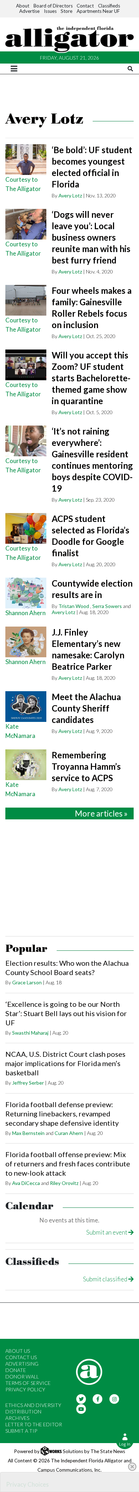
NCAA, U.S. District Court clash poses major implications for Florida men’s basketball (65, 1063)
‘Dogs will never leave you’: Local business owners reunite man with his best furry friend (91, 237)
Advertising (21, 1364)
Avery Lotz (70, 195)
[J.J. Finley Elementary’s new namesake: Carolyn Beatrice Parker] (25, 642)
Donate (15, 1370)
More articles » (101, 813)
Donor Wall (22, 1376)
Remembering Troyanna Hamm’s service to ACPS (86, 766)
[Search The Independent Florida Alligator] (130, 68)
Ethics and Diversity (33, 1405)
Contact (85, 6)
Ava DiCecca (26, 1183)
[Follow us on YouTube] (81, 1408)
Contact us (21, 1357)
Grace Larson (27, 982)
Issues (50, 11)
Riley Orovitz (64, 1183)
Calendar (29, 1206)
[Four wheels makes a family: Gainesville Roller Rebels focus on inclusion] (25, 300)
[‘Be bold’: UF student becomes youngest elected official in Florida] (25, 159)
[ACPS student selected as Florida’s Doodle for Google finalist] (25, 528)
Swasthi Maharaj (30, 1033)
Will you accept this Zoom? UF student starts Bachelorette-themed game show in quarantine (91, 378)
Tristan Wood (73, 606)
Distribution (23, 1411)
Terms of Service (28, 1383)
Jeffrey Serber (28, 1083)
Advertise (29, 11)
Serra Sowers (107, 606)
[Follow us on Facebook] (98, 1398)
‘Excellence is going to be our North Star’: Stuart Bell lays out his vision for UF (66, 1013)
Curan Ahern (69, 1133)
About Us (17, 1351)
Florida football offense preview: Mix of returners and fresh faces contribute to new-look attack (67, 1163)
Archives (17, 1418)
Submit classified (105, 1279)
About (22, 6)
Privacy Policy (25, 1389)
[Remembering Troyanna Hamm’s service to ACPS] (25, 764)
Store (66, 11)
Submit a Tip (21, 1431)
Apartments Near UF (98, 11)
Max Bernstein (28, 1133)
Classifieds (109, 6)
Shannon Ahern (25, 613)
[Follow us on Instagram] (114, 1398)
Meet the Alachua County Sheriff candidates (86, 708)
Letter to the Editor (33, 1424)
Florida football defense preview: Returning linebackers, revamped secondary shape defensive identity (62, 1113)
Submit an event (107, 1232)
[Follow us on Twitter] (81, 1398)
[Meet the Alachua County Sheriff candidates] (25, 706)
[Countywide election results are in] (25, 593)
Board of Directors (53, 6)
